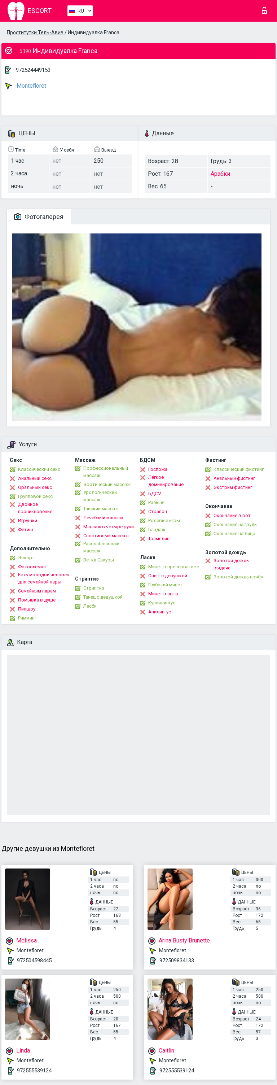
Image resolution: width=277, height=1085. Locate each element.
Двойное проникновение (35, 508)
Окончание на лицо (234, 533)
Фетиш (25, 529)
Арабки (220, 173)
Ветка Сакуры (98, 560)
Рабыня (156, 502)
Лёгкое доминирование (166, 480)
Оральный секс (35, 487)
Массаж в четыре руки (108, 526)
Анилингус (159, 611)
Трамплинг (159, 538)
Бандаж (156, 529)
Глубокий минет (165, 584)
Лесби (90, 606)
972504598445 (34, 960)
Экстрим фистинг (233, 487)
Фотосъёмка (32, 566)
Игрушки (27, 520)
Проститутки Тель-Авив (35, 32)
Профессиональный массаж (105, 471)
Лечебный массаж (103, 517)
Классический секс (39, 469)
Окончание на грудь (235, 524)
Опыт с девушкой (167, 575)
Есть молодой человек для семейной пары (43, 578)
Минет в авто (163, 593)
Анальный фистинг (234, 478)
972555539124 (34, 1070)
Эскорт (26, 557)
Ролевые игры (164, 520)
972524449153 (33, 70)
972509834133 (176, 960)
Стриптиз (93, 588)
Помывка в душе (37, 600)
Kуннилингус (161, 602)
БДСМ (155, 493)
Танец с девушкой (103, 597)
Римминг (27, 618)
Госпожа (157, 469)
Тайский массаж (101, 508)
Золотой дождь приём (239, 576)
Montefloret (30, 85)
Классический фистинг (239, 469)
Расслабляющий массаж (101, 547)
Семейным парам (37, 591)
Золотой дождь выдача (231, 564)
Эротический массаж (107, 484)
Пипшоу (26, 609)
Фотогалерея (43, 216)
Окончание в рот (232, 515)
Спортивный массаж (106, 535)
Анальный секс (35, 478)
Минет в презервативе (173, 566)
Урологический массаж (100, 496)
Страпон (157, 511)
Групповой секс (35, 496)
